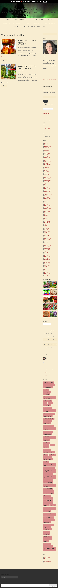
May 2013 (46, 269)
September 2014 (47, 248)
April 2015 (46, 242)
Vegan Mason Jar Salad (49, 519)
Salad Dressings (25, 26)
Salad (45, 502)
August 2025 (47, 153)
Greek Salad (46, 405)
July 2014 (46, 251)
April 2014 (46, 253)
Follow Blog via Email (47, 86)
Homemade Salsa (47, 431)
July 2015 (46, 241)
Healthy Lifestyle (47, 421)
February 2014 (47, 256)
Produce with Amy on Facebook (49, 79)
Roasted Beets (47, 495)
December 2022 (47, 164)
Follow (45, 101)
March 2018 (46, 218)
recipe (45, 493)
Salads (33, 26)
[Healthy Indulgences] (46, 314)
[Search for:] (50, 34)
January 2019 (47, 207)
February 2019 (47, 205)
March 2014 (46, 255)
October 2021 (47, 178)
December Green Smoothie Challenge (48, 397)
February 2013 (47, 273)
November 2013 (47, 261)
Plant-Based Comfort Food (48, 465)
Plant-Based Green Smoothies (48, 471)
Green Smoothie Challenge (47, 410)
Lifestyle (15, 26)
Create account (47, 557)
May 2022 (46, 170)
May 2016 (46, 234)
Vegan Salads (47, 527)
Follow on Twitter (46, 113)
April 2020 (46, 197)
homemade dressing (48, 425)
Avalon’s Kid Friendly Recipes (36, 19)
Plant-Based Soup (48, 480)
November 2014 (47, 245)
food (45, 402)
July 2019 (46, 201)
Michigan (46, 461)
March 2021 (46, 187)
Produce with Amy (29, 9)
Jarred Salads (47, 449)
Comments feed (47, 561)
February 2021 (47, 188)
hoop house (46, 442)
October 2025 (47, 150)
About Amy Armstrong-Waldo (18, 19)
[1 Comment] (4, 60)
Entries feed (47, 560)
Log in (45, 558)
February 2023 (47, 161)
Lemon (52, 452)
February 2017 (47, 227)
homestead (46, 440)
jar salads (46, 452)
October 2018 (47, 210)
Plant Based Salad (48, 482)
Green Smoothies (37, 23)
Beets (45, 384)
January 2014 (47, 258)
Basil (52, 382)
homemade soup (47, 434)
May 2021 (46, 184)
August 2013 (47, 265)
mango (45, 454)
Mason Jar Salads (47, 459)
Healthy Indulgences (49, 23)
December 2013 (47, 259)
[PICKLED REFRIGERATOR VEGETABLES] (5, 60)
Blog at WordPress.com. (6, 581)
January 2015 (47, 244)
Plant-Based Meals (48, 474)
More (2, 57)
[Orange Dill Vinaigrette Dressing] (46, 299)
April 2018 (46, 217)
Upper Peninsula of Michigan (48, 514)
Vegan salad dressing (48, 524)
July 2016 (46, 232)
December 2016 (47, 229)
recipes (51, 493)
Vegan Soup (46, 531)
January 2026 (47, 147)
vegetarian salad (47, 536)
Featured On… (26, 23)
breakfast (51, 384)
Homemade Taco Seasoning (47, 437)
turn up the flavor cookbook (47, 508)
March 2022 (47, 173)
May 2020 (46, 195)
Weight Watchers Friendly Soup (49, 549)
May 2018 (46, 215)
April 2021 (46, 185)
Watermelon (46, 543)
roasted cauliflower (48, 498)
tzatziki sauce (47, 511)
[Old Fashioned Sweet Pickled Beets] (46, 284)
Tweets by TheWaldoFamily (49, 116)
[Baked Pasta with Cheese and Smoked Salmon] (53, 292)
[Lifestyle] (53, 314)
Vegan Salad (46, 522)
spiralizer (46, 505)
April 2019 (46, 202)
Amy (44, 56)
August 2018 (47, 211)
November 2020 (47, 191)
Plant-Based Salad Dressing (48, 477)
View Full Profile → (47, 71)
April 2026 (46, 143)
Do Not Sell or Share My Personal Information (20, 581)
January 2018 (47, 221)
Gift (45, 1)
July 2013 (46, 266)
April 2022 (46, 171)
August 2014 (47, 249)
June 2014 (46, 252)
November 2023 (47, 157)
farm (50, 400)
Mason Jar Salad (47, 457)
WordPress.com (47, 562)
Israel (52, 445)
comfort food (46, 392)
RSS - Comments (48, 130)
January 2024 (47, 156)
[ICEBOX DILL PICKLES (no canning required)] (5, 85)
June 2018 (46, 214)
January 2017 (47, 228)
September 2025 (47, 151)
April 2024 (46, 154)
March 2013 (46, 272)
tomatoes (53, 505)
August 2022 (47, 168)
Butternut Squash (47, 387)
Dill (45, 400)
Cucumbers (46, 394)
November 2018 (47, 208)
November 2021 (47, 177)
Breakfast (49, 19)
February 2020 (47, 198)
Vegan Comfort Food (48, 517)
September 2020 (48, 194)
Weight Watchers (47, 546)
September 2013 (47, 263)
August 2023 (47, 159)
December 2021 (47, 176)
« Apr (44, 350)
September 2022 (47, 167)
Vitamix (46, 541)
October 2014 (47, 246)
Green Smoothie (47, 407)
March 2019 (46, 204)
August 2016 (47, 231)
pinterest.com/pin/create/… (51, 369)
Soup (44, 26)
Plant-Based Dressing (48, 467)
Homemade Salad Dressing (47, 429)
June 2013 (46, 268)
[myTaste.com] (46, 363)
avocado (46, 382)
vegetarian (46, 534)
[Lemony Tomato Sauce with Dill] (53, 299)
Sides (38, 26)
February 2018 (47, 219)
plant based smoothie (48, 491)
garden (50, 402)
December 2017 (47, 222)
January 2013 (47, 275)
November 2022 (47, 166)
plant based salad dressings (47, 485)
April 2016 (46, 235)
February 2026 (47, 146)
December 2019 (47, 200)
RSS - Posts (47, 128)
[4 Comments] (4, 85)
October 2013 (47, 262)
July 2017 (46, 225)
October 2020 (47, 193)
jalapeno (46, 447)
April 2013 (46, 270)
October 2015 (47, 239)
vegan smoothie (47, 529)
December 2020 (47, 190)
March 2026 (47, 144)
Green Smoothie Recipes (49, 413)
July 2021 (46, 183)
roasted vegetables (48, 500)
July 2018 (46, 212)
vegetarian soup (47, 538)
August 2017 (47, 224)
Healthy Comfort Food (48, 418)
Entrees (18, 23)
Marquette (52, 454)
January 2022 (47, 174)
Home (7, 19)
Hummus (46, 445)
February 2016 (47, 236)
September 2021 (47, 180)
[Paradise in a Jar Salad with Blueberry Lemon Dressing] (46, 292)
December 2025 (47, 149)
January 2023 (47, 163)
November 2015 (47, 238)
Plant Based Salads (48, 488)
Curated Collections (8, 23)
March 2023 (47, 160)
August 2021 (47, 181)
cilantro (45, 389)
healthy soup (46, 423)
